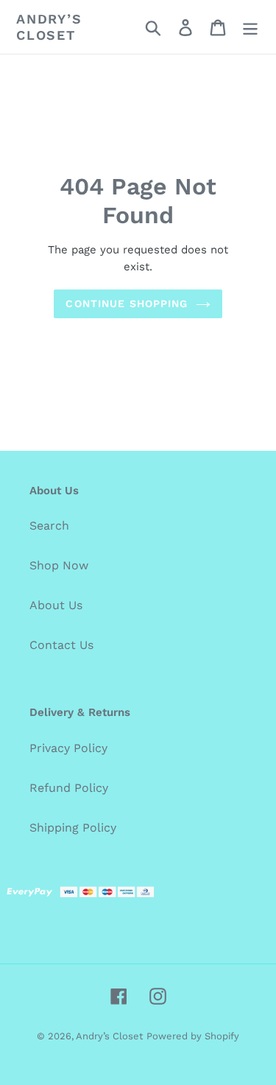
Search (49, 526)
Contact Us (61, 645)
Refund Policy (68, 788)
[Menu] (250, 26)
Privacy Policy (68, 748)
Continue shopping (127, 303)
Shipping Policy (72, 828)
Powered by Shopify (192, 1036)
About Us (55, 605)
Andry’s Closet (49, 27)
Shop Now (58, 565)
